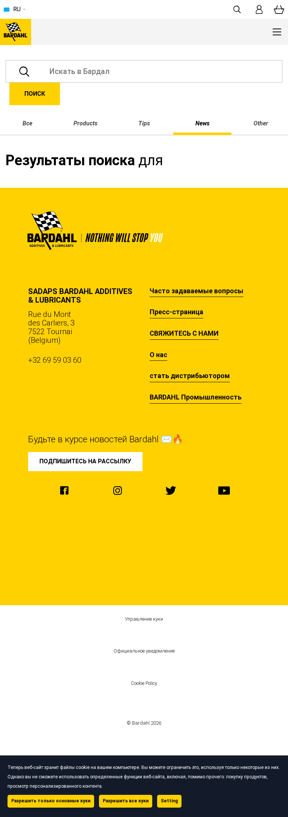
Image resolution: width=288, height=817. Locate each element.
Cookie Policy (144, 683)
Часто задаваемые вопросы (196, 291)
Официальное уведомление (144, 651)
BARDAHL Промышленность (196, 397)
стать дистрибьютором (190, 376)
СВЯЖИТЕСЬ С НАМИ (184, 333)
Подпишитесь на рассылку (85, 461)
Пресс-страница (176, 312)
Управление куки (144, 619)
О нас (158, 355)
